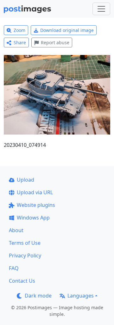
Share (20, 42)
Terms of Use (25, 242)
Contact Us (22, 280)
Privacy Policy (25, 255)
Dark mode (38, 295)
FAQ (14, 268)
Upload (25, 179)
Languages (80, 295)
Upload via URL (35, 192)
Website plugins (36, 205)
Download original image (67, 30)
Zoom (19, 30)
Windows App (33, 217)
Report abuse (55, 42)
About (16, 230)
